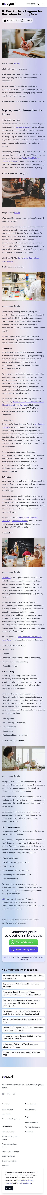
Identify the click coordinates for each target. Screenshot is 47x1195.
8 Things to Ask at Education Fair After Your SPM (21, 1053)
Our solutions (30, 1109)
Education (6, 577)
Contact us (6, 1114)
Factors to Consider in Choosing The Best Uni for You (22, 1020)
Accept (9, 1188)
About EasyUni (7, 1109)
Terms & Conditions (23, 1183)
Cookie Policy (22, 1180)
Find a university (8, 1132)
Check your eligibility (9, 1161)
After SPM (5, 1166)
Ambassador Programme (11, 1119)
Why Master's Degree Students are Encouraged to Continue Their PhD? (23, 1029)
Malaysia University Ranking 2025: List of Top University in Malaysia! (22, 1037)
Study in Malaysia (8, 1156)
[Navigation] (43, 4)
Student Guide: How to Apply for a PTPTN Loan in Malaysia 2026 (23, 976)
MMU (4, 899)
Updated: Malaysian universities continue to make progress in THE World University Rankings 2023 (21, 1003)
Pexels (17, 63)
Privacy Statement (32, 1122)
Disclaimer (29, 1132)
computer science (23, 127)
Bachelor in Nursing (20, 521)
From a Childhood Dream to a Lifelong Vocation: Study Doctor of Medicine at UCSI (22, 993)
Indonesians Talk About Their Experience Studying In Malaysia (20, 1045)
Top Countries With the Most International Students (21, 985)
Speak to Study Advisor (26, 949)
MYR (31, 4)
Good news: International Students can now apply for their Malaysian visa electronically (21, 1012)
